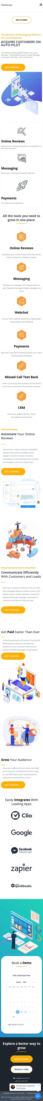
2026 (24, 982)
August (18, 982)
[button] (41, 5)
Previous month (9, 982)
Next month (34, 982)
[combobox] (21, 1025)
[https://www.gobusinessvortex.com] (6, 5)
